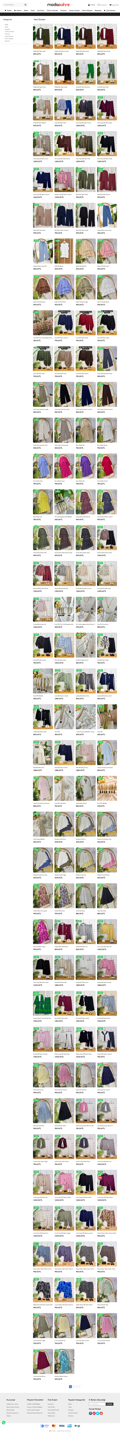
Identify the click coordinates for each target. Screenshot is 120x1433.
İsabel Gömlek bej (81, 266)
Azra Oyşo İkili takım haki (83, 159)
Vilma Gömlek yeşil (102, 1305)
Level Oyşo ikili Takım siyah (83, 1197)
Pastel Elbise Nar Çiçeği (40, 911)
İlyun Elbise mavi (38, 481)
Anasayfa (51, 1404)
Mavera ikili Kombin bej (61, 588)
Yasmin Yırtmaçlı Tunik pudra (41, 803)
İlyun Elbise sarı (37, 517)
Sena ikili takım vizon (61, 373)
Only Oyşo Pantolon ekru (40, 445)
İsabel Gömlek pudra (103, 266)
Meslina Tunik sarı (81, 875)
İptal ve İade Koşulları (33, 1410)
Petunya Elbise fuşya (39, 946)
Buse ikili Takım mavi (60, 660)
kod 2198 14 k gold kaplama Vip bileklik (64, 624)
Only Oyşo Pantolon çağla (40, 409)
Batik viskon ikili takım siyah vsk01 (43, 1305)
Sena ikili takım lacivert (61, 338)
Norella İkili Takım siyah (82, 1018)
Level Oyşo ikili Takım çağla (62, 1233)
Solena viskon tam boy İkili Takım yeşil (43, 1018)
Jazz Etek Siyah (101, 911)
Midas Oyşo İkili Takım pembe (63, 194)
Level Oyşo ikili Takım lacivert (84, 1233)
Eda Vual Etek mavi (38, 1126)
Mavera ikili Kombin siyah (104, 552)
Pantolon (63, 10)
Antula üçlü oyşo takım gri (105, 1126)
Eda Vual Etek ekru (81, 1090)
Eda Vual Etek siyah (60, 1126)
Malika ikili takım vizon (39, 87)
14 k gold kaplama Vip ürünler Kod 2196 (85, 624)
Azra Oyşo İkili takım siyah (104, 159)
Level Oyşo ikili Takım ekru (40, 1233)
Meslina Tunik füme (60, 839)
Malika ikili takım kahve (82, 51)
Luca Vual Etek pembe (103, 1340)
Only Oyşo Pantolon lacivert (84, 409)
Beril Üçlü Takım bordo (103, 194)
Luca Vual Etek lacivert (82, 1340)
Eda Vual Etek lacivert (103, 1090)
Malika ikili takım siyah (61, 87)
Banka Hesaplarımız (12, 1413)
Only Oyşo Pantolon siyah (62, 409)
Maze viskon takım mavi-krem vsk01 (43, 1269)
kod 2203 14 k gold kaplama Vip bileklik (43, 338)
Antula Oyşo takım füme (83, 1161)
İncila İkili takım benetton (83, 87)
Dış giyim (40, 10)
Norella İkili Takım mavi (103, 1018)
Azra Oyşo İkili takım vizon (40, 159)
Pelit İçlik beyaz (59, 266)
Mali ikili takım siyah (103, 660)
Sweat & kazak (74, 10)
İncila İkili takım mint (103, 87)
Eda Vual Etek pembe (61, 1090)
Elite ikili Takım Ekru (38, 767)
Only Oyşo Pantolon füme (104, 373)
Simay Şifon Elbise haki (39, 552)
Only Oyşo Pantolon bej (61, 445)
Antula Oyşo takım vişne (62, 1161)
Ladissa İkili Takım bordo (61, 946)
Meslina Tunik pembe (103, 875)
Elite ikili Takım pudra (82, 767)
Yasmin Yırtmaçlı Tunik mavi (105, 767)
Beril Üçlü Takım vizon (39, 230)
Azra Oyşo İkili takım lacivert (41, 194)
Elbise (26, 10)
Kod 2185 (100, 732)
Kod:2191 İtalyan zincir (82, 660)
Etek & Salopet (87, 10)
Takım (33, 10)
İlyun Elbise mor (80, 481)
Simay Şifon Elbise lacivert (105, 517)
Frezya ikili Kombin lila (39, 624)
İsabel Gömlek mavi (60, 302)
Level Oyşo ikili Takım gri (104, 1161)
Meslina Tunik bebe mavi (104, 839)
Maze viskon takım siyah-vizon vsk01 (107, 1269)
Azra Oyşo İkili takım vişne (104, 123)
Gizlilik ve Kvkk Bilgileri (33, 1404)
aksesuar (98, 10)
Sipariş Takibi (10, 1410)
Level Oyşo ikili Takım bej (40, 1197)
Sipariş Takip (51, 1413)
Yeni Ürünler (51, 1407)
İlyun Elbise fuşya (60, 481)
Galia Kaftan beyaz (81, 803)
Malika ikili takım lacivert (62, 51)
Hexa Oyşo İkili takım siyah (41, 982)
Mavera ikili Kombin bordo (40, 588)
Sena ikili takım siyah (103, 338)
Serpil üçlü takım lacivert (104, 1054)
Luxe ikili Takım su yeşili (61, 696)
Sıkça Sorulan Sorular (13, 1407)
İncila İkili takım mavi (60, 123)
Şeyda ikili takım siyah (39, 660)
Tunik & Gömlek (52, 10)
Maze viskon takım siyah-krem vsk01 (85, 1269)
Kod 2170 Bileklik (102, 803)
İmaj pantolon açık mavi (40, 266)
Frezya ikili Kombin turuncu (84, 588)
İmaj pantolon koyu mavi (104, 230)
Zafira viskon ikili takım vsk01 (84, 1305)
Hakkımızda (51, 1416)
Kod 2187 (57, 732)
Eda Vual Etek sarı (38, 1090)
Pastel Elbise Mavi (60, 911)
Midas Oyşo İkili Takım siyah (84, 1054)
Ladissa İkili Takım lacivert (104, 696)
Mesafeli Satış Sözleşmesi (34, 1413)
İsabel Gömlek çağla (82, 302)
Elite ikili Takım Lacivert (61, 767)
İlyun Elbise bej (80, 445)
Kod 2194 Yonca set (102, 624)
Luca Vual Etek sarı (60, 1340)
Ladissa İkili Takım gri (82, 946)
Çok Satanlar (110, 10)
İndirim (18, 10)
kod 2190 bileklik (38, 696)
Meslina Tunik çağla (60, 875)
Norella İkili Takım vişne (61, 1018)
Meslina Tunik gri (81, 839)
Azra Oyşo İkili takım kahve (62, 159)
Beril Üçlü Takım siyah (82, 230)
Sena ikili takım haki (39, 373)
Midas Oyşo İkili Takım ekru (62, 1054)
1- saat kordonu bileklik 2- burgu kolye (85, 732)
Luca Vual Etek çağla (39, 1340)
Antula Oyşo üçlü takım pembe (85, 1126)
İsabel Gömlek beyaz (103, 302)
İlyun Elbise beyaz (102, 445)
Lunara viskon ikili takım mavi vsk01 (64, 1305)
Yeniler (9, 10)
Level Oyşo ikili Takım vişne (105, 1197)
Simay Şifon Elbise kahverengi (63, 552)
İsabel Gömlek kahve (39, 302)
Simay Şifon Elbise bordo (83, 517)
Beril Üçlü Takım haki (82, 194)
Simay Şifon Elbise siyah (83, 552)
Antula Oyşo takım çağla (40, 1161)
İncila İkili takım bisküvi (39, 123)
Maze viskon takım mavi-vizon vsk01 (64, 1269)
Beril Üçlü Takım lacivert (61, 230)
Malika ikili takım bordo (103, 51)
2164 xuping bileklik (39, 839)
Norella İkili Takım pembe (40, 1054)
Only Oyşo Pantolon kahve (105, 409)
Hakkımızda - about (12, 1404)
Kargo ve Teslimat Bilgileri (34, 1407)
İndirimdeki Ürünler (53, 1410)
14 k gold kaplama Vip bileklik (63, 517)
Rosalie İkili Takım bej (60, 982)
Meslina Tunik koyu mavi (40, 875)
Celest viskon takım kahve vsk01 (106, 1233)
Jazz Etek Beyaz (80, 911)
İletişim (9, 1416)
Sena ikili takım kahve (82, 373)
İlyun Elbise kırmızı (102, 481)
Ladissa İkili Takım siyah (39, 732)
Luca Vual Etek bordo (39, 1376)
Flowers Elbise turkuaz (61, 1376)
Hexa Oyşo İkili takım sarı (104, 946)
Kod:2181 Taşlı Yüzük (60, 803)
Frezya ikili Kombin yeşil (104, 588)
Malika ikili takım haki (39, 51)
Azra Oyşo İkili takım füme (83, 123)
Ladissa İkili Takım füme (82, 696)
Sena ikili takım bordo (82, 338)
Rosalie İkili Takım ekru (82, 982)
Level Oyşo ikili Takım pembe (63, 1197)
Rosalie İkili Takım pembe (104, 982)
